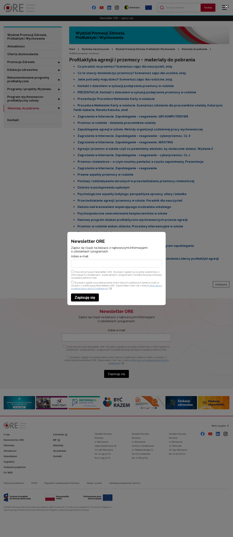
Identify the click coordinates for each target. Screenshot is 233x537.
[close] (226, 6)
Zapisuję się (85, 297)
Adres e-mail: (80, 256)
